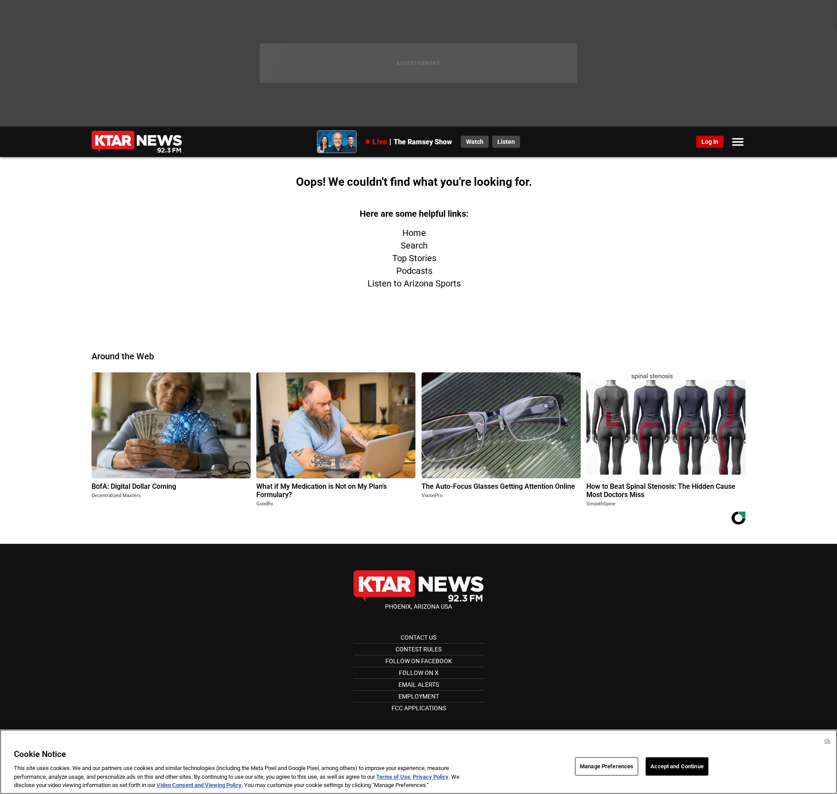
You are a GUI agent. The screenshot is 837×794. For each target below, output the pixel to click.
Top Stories (414, 258)
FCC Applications (418, 708)
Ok (827, 741)
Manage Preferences (606, 766)
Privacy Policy (431, 777)
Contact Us (418, 637)
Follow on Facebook (418, 661)
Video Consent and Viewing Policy (199, 785)
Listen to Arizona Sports (414, 283)
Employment (418, 696)
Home (414, 233)
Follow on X (419, 672)
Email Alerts (418, 684)
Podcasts (414, 271)
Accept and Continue (676, 766)
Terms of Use (393, 777)
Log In (709, 141)
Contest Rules (418, 649)
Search (414, 245)
